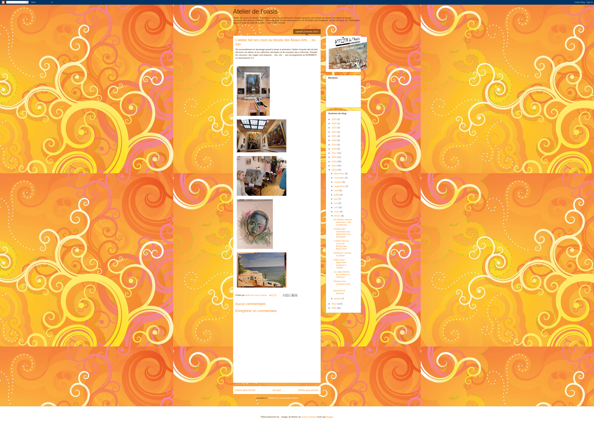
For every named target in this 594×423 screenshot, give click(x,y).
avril (336, 207)
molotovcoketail (308, 417)
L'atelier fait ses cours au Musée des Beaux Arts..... (342, 245)
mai (336, 203)
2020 (334, 140)
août (336, 190)
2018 (334, 149)
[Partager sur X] (290, 295)
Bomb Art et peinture (339, 291)
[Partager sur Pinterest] (296, 295)
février (337, 216)
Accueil (277, 390)
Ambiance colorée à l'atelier (342, 254)
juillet (337, 194)
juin (336, 199)
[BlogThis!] (287, 295)
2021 (334, 136)
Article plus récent (245, 390)
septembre (339, 186)
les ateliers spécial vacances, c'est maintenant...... (343, 222)
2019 (334, 144)
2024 (334, 123)
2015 (334, 161)
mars (337, 211)
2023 (334, 127)
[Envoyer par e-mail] (284, 295)
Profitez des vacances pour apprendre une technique (342, 233)
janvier (337, 298)
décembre (339, 173)
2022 (334, 132)
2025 (334, 119)
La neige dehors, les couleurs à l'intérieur (342, 274)
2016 (334, 157)
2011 (334, 308)
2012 (334, 304)
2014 (334, 165)
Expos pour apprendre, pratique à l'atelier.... (340, 263)
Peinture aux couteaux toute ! (342, 284)
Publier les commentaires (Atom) (283, 398)
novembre (339, 177)
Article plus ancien (308, 390)
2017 (334, 153)
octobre (338, 182)
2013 (334, 170)
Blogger (329, 417)
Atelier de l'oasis (255, 11)
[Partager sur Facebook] (293, 295)
